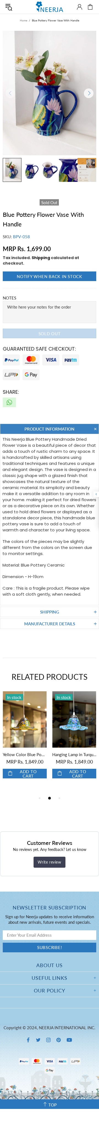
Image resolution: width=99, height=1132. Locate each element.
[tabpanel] (25, 740)
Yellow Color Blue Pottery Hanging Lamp (25, 754)
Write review (49, 862)
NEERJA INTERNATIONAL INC (49, 6)
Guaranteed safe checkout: (39, 348)
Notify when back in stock (49, 276)
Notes (9, 297)
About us (49, 965)
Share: (11, 392)
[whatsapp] (9, 402)
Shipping (41, 257)
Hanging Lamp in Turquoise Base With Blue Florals (74, 754)
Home (23, 20)
